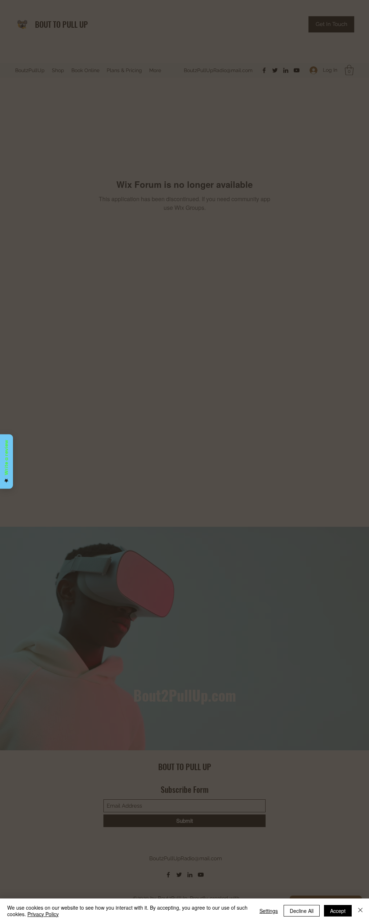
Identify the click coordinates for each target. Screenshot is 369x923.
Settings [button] (268, 910)
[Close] (360, 910)
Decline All (302, 910)
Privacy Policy (43, 914)
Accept (338, 910)
